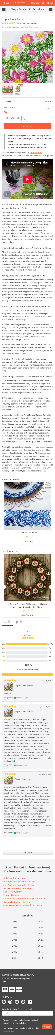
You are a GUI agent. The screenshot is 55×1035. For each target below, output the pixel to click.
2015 (14, 958)
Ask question (32, 23)
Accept (47, 1027)
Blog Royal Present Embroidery (18, 888)
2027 (14, 921)
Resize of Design (11, 895)
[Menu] (4, 9)
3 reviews (21, 23)
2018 (40, 945)
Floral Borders (35, 27)
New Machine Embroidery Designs (19, 881)
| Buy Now (27, 541)
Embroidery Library (12, 891)
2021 (14, 939)
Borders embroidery (17, 27)
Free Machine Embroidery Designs (19, 884)
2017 (14, 951)
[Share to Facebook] (12, 118)
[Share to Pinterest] (6, 118)
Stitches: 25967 (36, 152)
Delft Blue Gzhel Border (27, 532)
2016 (40, 951)
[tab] (7, 623)
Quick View (27, 507)
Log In (8, 3)
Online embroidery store (15, 878)
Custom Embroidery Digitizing (17, 901)
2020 (40, 939)
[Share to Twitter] (18, 118)
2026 (40, 921)
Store (4, 27)
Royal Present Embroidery (27, 9)
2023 (14, 933)
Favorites (20, 2)
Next (47, 101)
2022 (40, 933)
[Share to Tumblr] (24, 118)
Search (29, 852)
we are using (8, 1031)
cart (51, 3)
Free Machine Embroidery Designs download (24, 898)
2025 (14, 927)
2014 (40, 958)
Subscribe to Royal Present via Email (17, 1009)
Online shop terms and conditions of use (22, 905)
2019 (14, 945)
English (37, 3)
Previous (9, 101)
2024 (40, 927)
